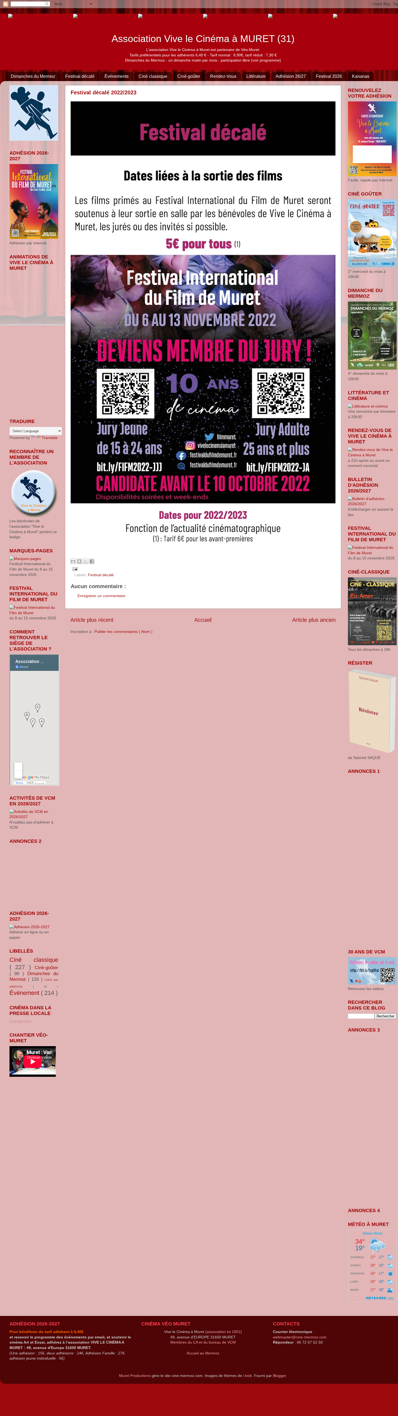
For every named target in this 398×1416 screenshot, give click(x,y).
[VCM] (87, 16)
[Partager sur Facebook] (91, 561)
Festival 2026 (329, 76)
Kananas (360, 76)
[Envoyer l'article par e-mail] (74, 568)
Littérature (256, 76)
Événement (25, 992)
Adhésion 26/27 (291, 76)
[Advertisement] (36, 874)
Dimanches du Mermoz (33, 76)
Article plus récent (91, 620)
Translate (50, 437)
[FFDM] (17, 16)
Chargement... (21, 1021)
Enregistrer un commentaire (101, 596)
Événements (117, 76)
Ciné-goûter (188, 76)
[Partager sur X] (85, 561)
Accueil (202, 620)
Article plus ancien (314, 620)
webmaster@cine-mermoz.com (300, 1337)
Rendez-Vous (223, 76)
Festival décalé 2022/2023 (103, 92)
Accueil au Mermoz (203, 1353)
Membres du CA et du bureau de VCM (203, 1342)
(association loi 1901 (222, 1331)
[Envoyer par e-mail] (73, 561)
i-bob (247, 1375)
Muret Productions (135, 1375)
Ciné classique (153, 76)
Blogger (279, 1375)
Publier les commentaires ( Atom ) (123, 631)
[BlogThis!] (79, 561)
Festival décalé (79, 76)
